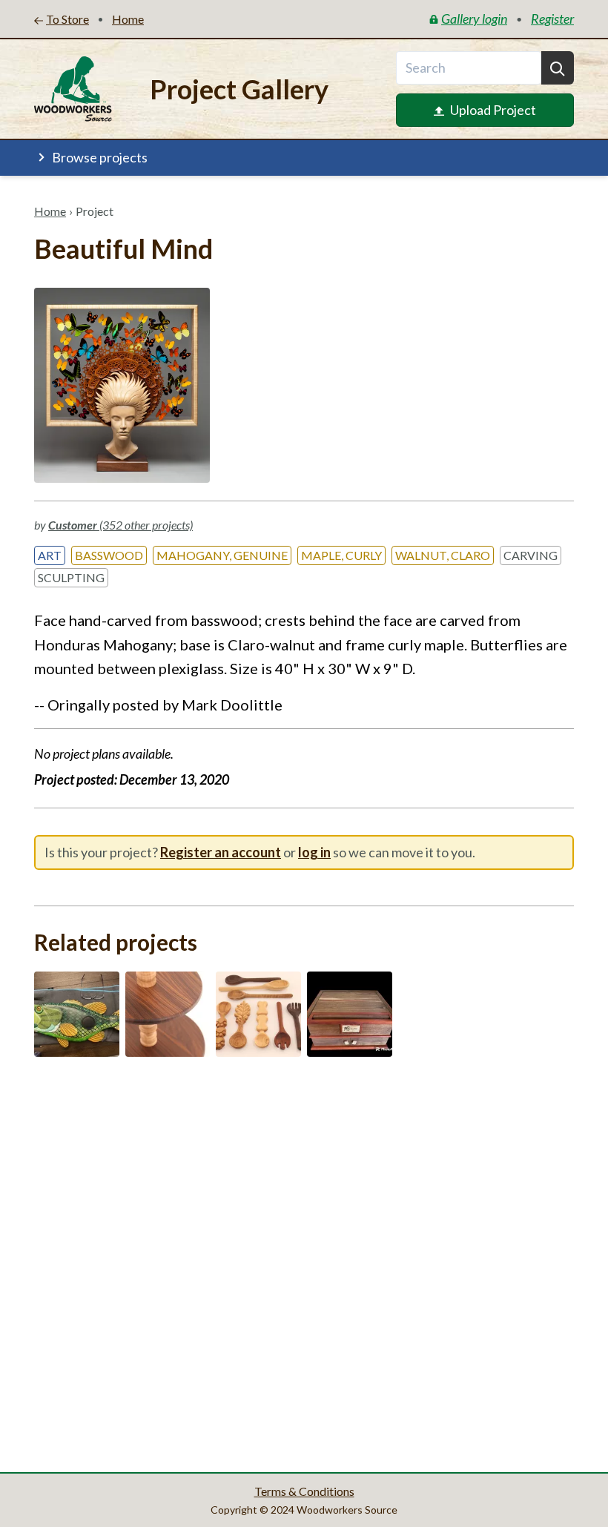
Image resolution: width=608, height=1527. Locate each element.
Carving (530, 555)
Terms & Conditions (304, 1491)
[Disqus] (304, 1260)
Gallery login (474, 18)
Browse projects (100, 157)
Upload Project (493, 110)
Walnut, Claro (442, 555)
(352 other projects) (120, 525)
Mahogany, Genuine (222, 555)
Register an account (220, 852)
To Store (67, 19)
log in (314, 852)
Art (50, 555)
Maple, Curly (341, 555)
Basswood (109, 555)
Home (50, 211)
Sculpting (71, 577)
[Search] (557, 68)
